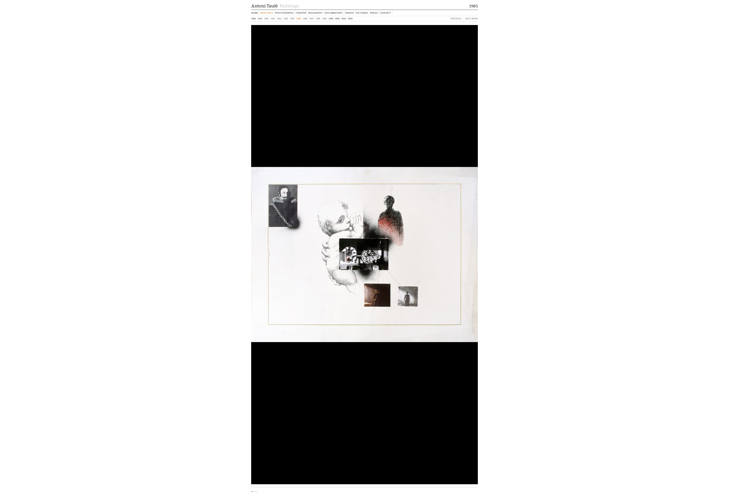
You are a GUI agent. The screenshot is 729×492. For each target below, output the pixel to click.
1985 (298, 18)
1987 (311, 18)
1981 (273, 18)
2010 (344, 18)
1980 (266, 18)
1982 (279, 18)
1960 (253, 18)
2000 (337, 18)
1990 (331, 18)
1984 (292, 18)
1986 (305, 18)
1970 (260, 18)
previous (456, 18)
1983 (285, 18)
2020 (350, 18)
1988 (318, 18)
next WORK (471, 18)
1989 (324, 18)
